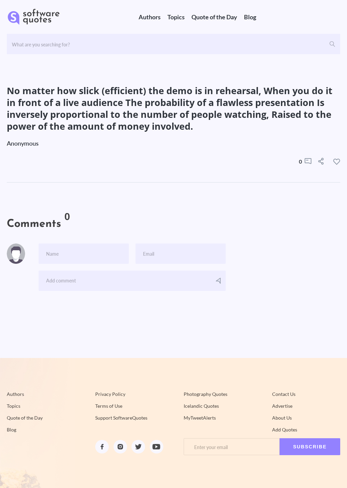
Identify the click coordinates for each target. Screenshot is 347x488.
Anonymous (23, 143)
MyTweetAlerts (200, 418)
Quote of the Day (214, 17)
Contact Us (283, 394)
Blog (250, 17)
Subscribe (310, 446)
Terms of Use (108, 406)
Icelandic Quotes (201, 406)
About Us (282, 418)
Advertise (282, 406)
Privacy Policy (110, 394)
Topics (176, 17)
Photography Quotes (205, 394)
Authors (150, 17)
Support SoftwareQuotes (121, 418)
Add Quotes (284, 429)
